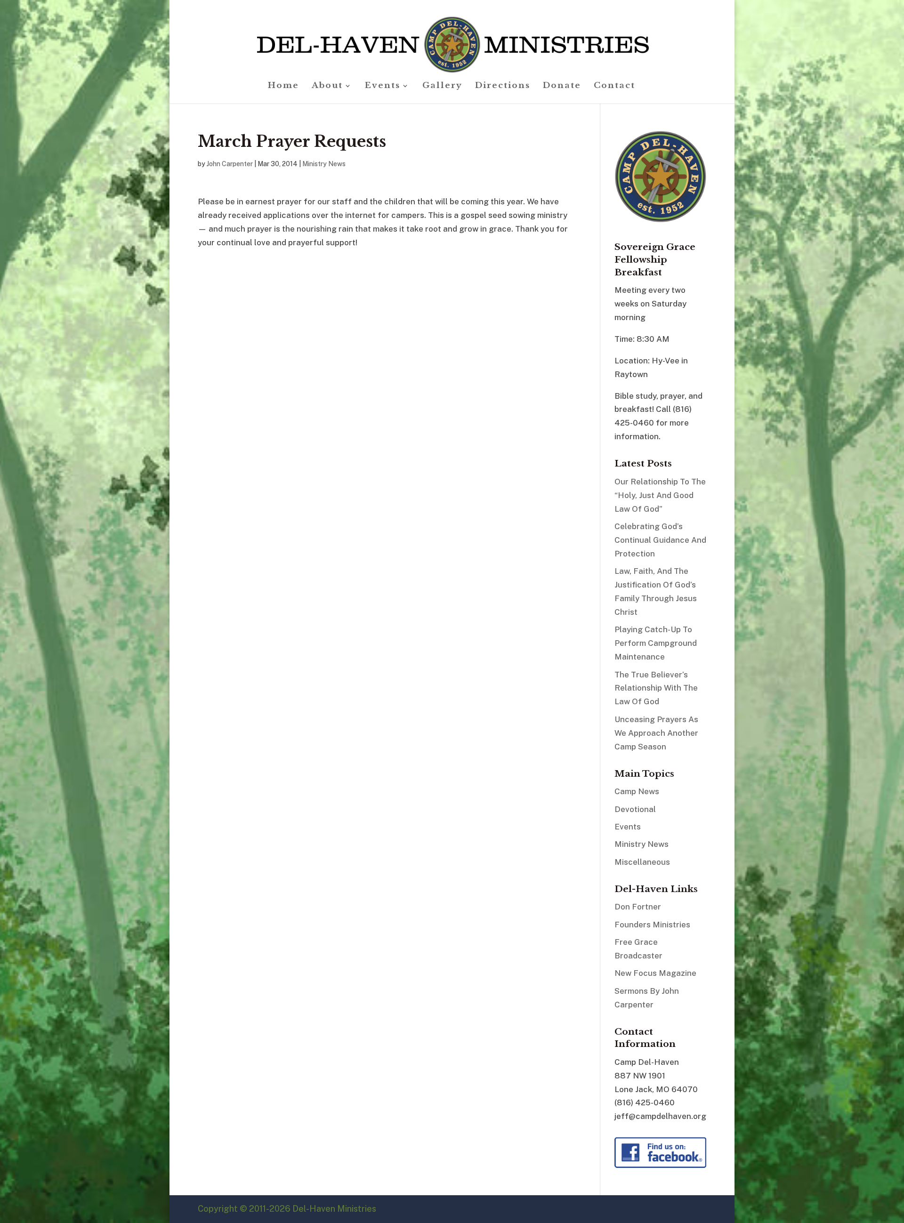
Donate (562, 86)
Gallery (442, 86)
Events (382, 86)
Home (283, 86)
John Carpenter (230, 164)
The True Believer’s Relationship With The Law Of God (656, 688)
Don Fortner (637, 906)
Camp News (636, 791)
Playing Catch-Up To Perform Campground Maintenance (655, 643)
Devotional (635, 809)
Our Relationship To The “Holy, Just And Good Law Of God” (660, 495)
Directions (502, 86)
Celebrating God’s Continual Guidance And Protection (660, 540)
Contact (614, 86)
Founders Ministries (652, 924)
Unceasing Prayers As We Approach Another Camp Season (656, 733)
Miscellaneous (642, 862)
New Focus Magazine (655, 973)
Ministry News (324, 164)
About (327, 86)
